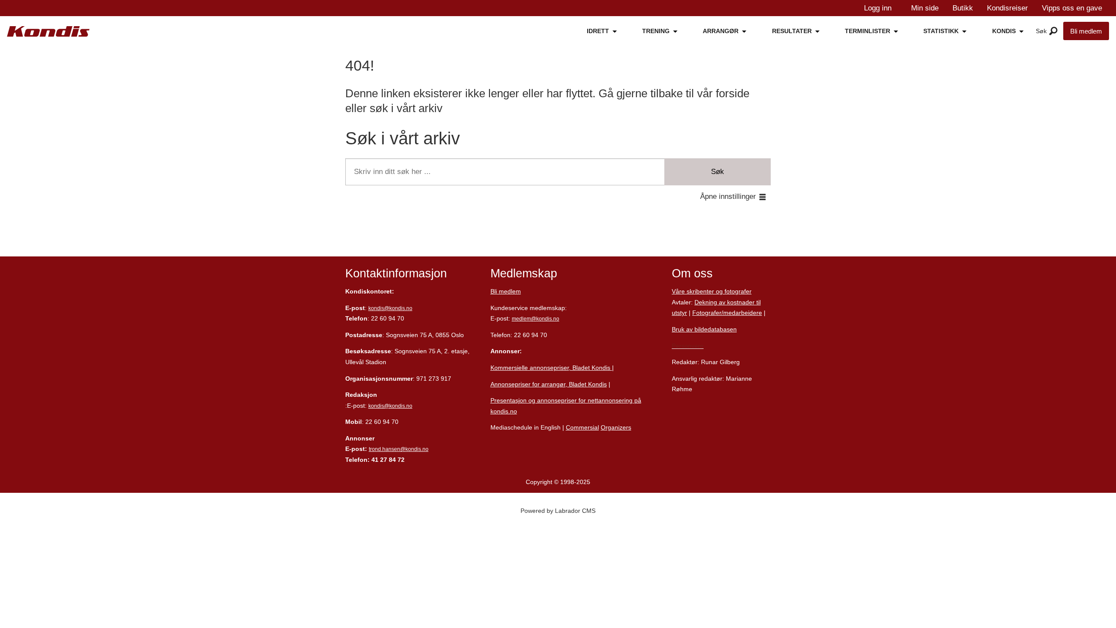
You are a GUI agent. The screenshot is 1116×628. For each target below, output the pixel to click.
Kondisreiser (1007, 8)
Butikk (963, 8)
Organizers (616, 427)
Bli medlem (1086, 31)
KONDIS (1004, 30)
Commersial (582, 427)
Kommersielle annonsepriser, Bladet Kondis (551, 367)
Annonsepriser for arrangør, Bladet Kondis (548, 384)
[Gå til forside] (48, 31)
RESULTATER (792, 30)
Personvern (688, 345)
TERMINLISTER (867, 30)
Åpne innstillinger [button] (728, 196)
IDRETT (598, 30)
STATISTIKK (941, 30)
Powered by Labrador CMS (558, 510)
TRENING (656, 30)
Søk (717, 171)
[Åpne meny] (1053, 31)
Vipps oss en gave (1072, 8)
